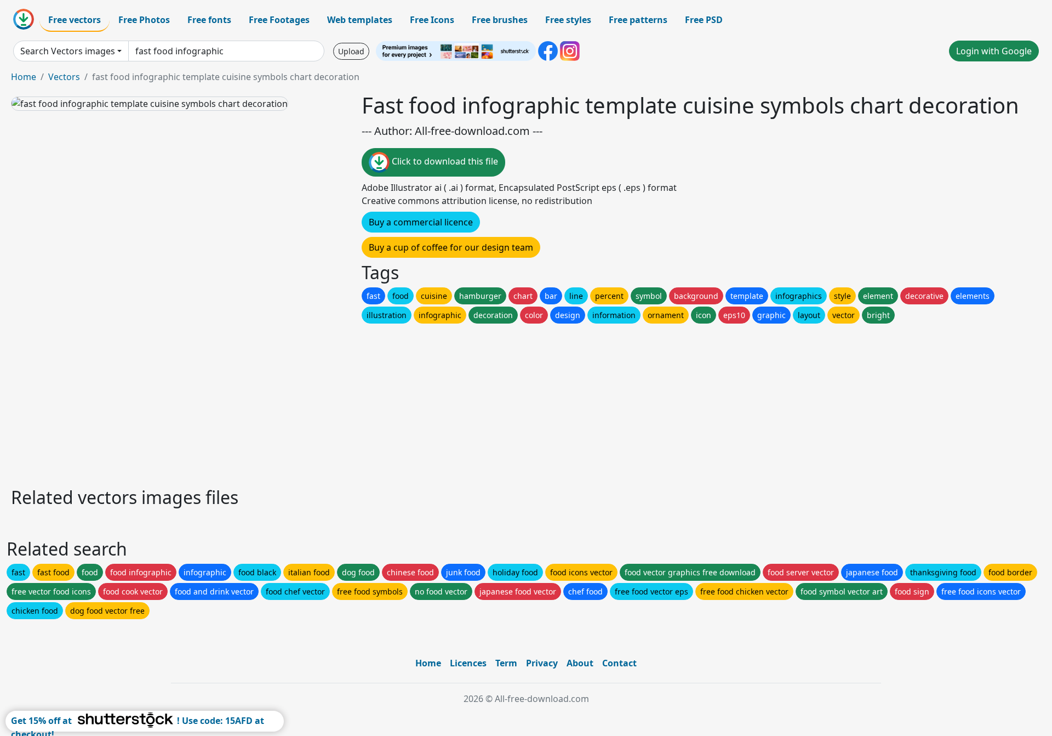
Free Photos (144, 20)
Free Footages (279, 20)
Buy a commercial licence (421, 222)
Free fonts (209, 20)
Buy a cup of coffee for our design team (451, 247)
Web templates (359, 20)
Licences (468, 663)
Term (506, 663)
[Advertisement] (338, 402)
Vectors (64, 77)
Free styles (568, 20)
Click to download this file (444, 161)
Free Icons (432, 20)
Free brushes (500, 20)
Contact (619, 663)
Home (23, 77)
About (580, 663)
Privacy (542, 663)
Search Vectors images (67, 51)
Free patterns (638, 20)
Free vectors (74, 20)
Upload (351, 51)
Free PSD (704, 20)
